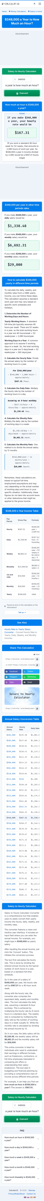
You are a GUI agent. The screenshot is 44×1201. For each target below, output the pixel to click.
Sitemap (31, 1190)
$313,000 (11, 785)
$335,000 (11, 801)
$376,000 (11, 889)
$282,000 (11, 735)
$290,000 (11, 752)
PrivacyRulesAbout (16, 1194)
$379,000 (11, 895)
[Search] (35, 3)
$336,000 (11, 807)
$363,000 (11, 862)
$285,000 (11, 740)
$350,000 (11, 823)
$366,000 (11, 867)
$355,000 (11, 834)
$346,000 (11, 812)
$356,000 (11, 840)
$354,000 (11, 829)
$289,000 (11, 746)
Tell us (22, 612)
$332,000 (11, 796)
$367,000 (11, 873)
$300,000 (11, 763)
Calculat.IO (13, 1190)
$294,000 (11, 757)
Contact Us (31, 1194)
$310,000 (11, 774)
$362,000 (11, 856)
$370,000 (11, 884)
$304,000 (11, 768)
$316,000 (11, 790)
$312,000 (11, 779)
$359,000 (11, 845)
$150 (21, 779)
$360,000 (11, 851)
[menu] (40, 4)
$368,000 (11, 878)
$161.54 (23, 807)
